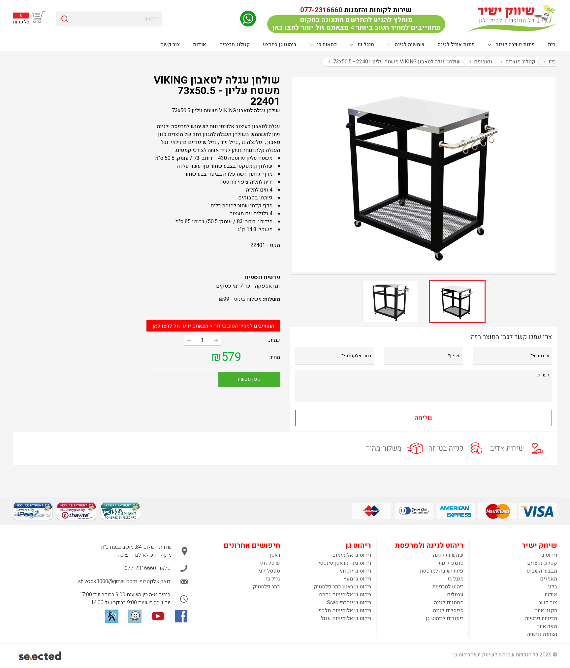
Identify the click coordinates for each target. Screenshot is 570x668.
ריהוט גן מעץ (357, 579)
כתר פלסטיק (266, 587)
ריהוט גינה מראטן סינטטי (345, 563)
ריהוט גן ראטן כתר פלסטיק (342, 587)
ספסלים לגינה (448, 611)
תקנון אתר (546, 611)
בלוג (552, 587)
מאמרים (548, 579)
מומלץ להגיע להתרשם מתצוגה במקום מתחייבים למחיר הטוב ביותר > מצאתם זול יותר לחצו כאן (356, 24)
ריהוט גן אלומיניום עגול (346, 618)
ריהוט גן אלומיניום (351, 555)
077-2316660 (321, 10)
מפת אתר (547, 626)
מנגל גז (365, 45)
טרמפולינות (451, 563)
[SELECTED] (40, 656)
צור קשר (170, 45)
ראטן (274, 555)
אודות (199, 45)
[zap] (111, 616)
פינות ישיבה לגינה (514, 45)
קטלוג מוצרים (234, 45)
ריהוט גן (548, 555)
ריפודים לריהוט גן (444, 618)
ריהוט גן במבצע (279, 45)
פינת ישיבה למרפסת (441, 571)
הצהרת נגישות (542, 634)
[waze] (135, 616)
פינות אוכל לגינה (456, 45)
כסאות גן (326, 45)
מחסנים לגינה (448, 603)
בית (551, 45)
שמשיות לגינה (448, 555)
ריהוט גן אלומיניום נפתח (345, 595)
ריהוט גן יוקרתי (355, 571)
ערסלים (455, 595)
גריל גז (273, 579)
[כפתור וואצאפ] (248, 19)
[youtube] (158, 616)
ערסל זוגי (270, 563)
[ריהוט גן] (511, 19)
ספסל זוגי (269, 571)
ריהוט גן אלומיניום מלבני (345, 611)
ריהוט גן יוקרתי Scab (349, 603)
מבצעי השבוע (542, 571)
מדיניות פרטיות (541, 618)
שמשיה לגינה (409, 45)
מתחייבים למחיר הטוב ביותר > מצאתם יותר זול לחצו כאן (213, 326)
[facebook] (181, 616)
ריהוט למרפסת (447, 587)
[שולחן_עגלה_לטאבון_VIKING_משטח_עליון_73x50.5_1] (423, 174)
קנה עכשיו (249, 379)
